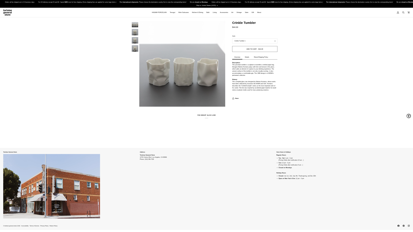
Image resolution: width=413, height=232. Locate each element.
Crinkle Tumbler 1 (239, 41)
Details (247, 57)
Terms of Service (34, 226)
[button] (159, 12)
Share (237, 98)
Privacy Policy (44, 226)
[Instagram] (409, 226)
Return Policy (53, 226)
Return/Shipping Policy (261, 57)
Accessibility (25, 226)
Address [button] (142, 152)
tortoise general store (11, 226)
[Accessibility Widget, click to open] (409, 116)
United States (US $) (209, 5)
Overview (237, 57)
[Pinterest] (404, 226)
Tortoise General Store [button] (10, 152)
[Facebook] (398, 226)
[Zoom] (182, 64)
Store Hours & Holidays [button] (283, 152)
